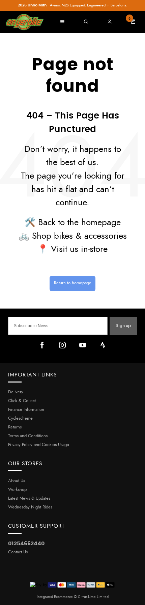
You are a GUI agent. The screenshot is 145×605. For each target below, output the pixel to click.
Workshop (17, 490)
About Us (16, 481)
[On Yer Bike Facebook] (42, 345)
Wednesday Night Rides (30, 507)
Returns (15, 427)
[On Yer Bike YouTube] (82, 345)
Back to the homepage (79, 222)
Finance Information (26, 409)
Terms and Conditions (28, 436)
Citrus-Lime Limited (93, 597)
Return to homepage (72, 283)
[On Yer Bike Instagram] (62, 345)
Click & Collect (22, 401)
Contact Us (18, 552)
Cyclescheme (20, 418)
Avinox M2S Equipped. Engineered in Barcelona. (72, 5)
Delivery (15, 392)
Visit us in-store (79, 249)
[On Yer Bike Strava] (102, 345)
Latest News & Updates (29, 498)
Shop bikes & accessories (79, 236)
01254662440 (26, 543)
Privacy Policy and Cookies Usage (38, 445)
